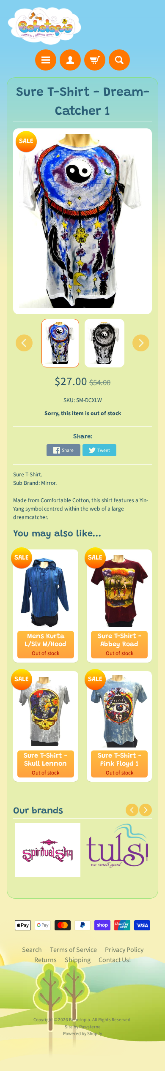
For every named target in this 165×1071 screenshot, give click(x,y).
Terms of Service (73, 949)
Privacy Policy (124, 949)
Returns (45, 960)
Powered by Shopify (82, 1033)
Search (32, 949)
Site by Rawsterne (83, 1027)
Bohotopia (79, 1020)
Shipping (78, 960)
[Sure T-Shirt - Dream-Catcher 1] (60, 343)
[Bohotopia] (44, 26)
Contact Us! (115, 960)
